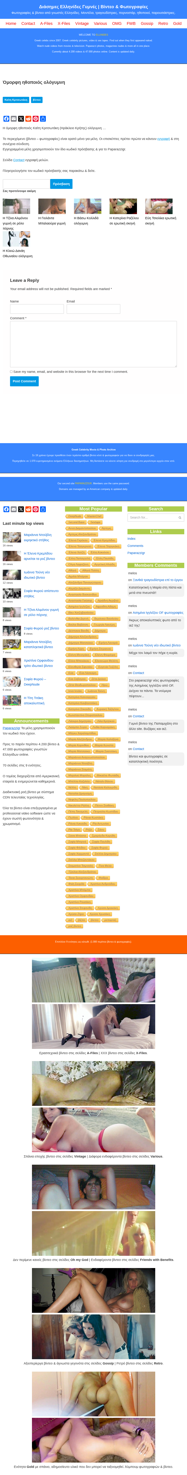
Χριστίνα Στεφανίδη (80, 907)
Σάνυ (101, 829)
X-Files (64, 23)
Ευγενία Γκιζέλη (108, 666)
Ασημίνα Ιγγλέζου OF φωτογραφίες (158, 612)
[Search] (180, 517)
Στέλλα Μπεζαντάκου (81, 859)
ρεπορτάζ (110, 920)
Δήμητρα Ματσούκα (80, 642)
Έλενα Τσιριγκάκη (108, 546)
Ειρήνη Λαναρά (108, 642)
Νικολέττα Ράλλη (78, 805)
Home (11, 23)
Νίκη (85, 787)
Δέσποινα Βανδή (78, 630)
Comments (135, 546)
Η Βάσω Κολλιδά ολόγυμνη (86, 220)
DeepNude (74, 516)
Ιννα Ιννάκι (75, 690)
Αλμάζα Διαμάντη (79, 588)
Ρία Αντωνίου (101, 823)
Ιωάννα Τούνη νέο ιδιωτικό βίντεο (157, 645)
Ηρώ (105, 684)
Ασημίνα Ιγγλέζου (79, 606)
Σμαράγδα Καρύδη (103, 835)
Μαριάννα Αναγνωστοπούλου (86, 757)
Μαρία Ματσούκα (79, 751)
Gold (177, 23)
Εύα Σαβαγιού (77, 678)
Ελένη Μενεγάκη (78, 654)
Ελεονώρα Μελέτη (106, 660)
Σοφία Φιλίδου (76, 847)
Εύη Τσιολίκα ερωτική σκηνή (160, 220)
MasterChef (94, 516)
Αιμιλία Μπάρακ (78, 576)
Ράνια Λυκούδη (77, 823)
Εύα (70, 672)
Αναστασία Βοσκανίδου (82, 594)
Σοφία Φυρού (99, 847)
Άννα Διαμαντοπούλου (82, 528)
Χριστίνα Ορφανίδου (80, 895)
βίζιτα (81, 920)
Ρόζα (89, 829)
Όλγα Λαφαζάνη (78, 564)
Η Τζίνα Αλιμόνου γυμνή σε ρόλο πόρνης (15, 223)
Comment (18, 318)
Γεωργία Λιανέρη (104, 624)
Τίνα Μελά (105, 865)
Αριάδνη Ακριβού (108, 600)
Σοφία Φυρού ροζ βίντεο (41, 628)
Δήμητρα (100, 630)
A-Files (46, 23)
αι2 (70, 920)
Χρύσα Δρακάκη (108, 907)
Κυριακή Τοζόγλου (108, 709)
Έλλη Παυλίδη (104, 558)
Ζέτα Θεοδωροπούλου (82, 684)
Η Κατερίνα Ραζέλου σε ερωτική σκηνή (124, 220)
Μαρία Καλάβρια (108, 739)
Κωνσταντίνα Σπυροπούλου (85, 715)
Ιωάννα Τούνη (96, 690)
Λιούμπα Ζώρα (77, 727)
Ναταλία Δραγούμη (80, 793)
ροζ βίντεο (74, 926)
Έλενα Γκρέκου (77, 540)
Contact (28, 23)
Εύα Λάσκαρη (87, 672)
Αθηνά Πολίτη (90, 570)
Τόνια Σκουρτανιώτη (80, 877)
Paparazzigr (11, 728)
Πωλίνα (73, 817)
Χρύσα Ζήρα (76, 914)
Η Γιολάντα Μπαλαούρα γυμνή (52, 220)
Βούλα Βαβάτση (78, 624)
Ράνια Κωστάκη (93, 817)
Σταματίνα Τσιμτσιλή (80, 865)
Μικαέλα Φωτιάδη (108, 775)
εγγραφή (163, 139)
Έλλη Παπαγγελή (79, 558)
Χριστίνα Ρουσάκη (79, 901)
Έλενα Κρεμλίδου (104, 540)
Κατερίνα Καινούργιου (81, 697)
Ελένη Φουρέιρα (105, 654)
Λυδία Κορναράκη (104, 727)
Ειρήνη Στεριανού (100, 648)
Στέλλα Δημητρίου (106, 853)
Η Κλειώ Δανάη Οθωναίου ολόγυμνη (18, 253)
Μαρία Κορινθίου (78, 745)
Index (131, 538)
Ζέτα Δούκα (99, 678)
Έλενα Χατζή (76, 552)
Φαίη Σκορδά (76, 883)
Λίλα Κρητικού (106, 721)
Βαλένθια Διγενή (78, 618)
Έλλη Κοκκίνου (100, 552)
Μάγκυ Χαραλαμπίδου (82, 733)
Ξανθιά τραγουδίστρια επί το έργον (158, 580)
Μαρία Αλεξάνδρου (80, 739)
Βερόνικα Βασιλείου (106, 618)
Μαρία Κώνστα (104, 745)
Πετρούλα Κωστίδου (106, 811)
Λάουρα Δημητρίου (79, 721)
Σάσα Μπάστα (77, 835)
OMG (117, 23)
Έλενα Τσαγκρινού (79, 546)
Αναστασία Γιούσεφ (80, 600)
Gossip (147, 23)
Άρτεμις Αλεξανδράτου (82, 534)
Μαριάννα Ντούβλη (80, 763)
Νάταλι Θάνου (104, 781)
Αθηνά (72, 570)
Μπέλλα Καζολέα (79, 781)
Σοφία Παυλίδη (101, 841)
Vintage (82, 23)
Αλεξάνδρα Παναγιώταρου (84, 582)
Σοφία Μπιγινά (77, 841)
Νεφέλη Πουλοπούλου (82, 799)
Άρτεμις (106, 528)
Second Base (76, 522)
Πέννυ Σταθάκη (104, 805)
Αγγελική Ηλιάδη (104, 564)
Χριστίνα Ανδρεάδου (102, 883)
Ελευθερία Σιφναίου (80, 666)
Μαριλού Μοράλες (79, 775)
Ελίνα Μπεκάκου (78, 660)
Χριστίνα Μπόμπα (79, 889)
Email (71, 301)
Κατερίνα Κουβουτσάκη (82, 703)
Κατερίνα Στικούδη (79, 709)
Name (14, 301)
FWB (131, 23)
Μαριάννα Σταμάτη (80, 769)
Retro (163, 23)
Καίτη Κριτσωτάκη (16, 99)
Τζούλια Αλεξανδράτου (82, 871)
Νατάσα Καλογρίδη (105, 787)
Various (100, 23)
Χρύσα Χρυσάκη (100, 914)
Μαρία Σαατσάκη (106, 751)
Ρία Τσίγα (74, 829)
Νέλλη (72, 787)
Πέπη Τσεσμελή (77, 811)
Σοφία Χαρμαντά (78, 853)
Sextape (95, 522)
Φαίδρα (103, 877)
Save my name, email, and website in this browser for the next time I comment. (70, 372)
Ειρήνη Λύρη (76, 648)
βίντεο (37, 99)
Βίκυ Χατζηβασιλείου (81, 612)
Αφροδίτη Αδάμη (106, 606)
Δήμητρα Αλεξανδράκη (82, 636)
